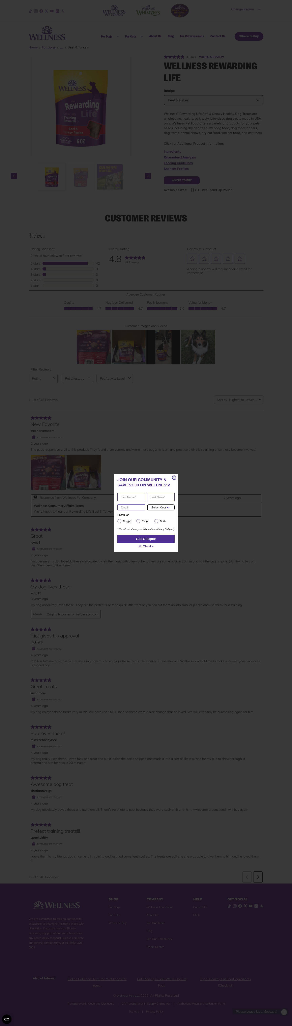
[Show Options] (168, 507)
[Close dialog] (174, 478)
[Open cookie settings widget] (7, 1019)
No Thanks (146, 546)
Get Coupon (146, 539)
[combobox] (159, 507)
